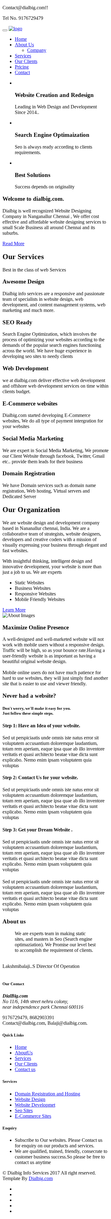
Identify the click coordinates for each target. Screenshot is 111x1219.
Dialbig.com (41, 1178)
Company (36, 50)
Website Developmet (35, 1105)
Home (21, 39)
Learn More (14, 609)
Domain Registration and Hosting (47, 1093)
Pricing (22, 66)
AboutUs (24, 1052)
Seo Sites (24, 1110)
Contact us (25, 1069)
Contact (22, 72)
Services (23, 55)
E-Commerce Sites (33, 1116)
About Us (24, 44)
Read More (13, 243)
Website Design (30, 1099)
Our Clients (26, 61)
